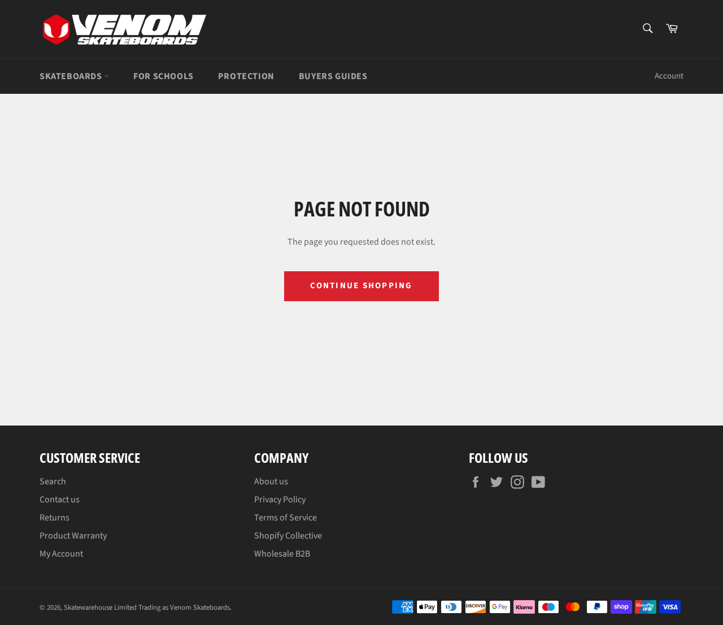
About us (271, 481)
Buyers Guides (333, 76)
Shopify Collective (288, 535)
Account (669, 76)
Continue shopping (361, 286)
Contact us (60, 499)
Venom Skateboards (200, 607)
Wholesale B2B (282, 554)
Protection (246, 76)
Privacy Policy (280, 499)
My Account (61, 554)
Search (53, 481)
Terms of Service (285, 517)
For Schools (163, 76)
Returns (54, 517)
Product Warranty (73, 535)
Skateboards (72, 76)
